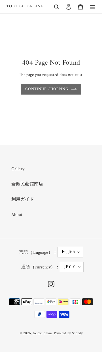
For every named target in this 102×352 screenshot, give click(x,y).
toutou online (25, 6)
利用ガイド (22, 200)
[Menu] (92, 6)
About (16, 215)
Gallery (17, 169)
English (68, 252)
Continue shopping (46, 89)
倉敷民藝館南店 (27, 184)
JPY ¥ (69, 267)
